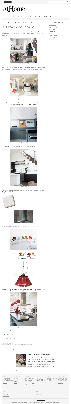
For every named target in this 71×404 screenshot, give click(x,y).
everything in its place (33, 104)
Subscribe (18, 370)
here (3, 71)
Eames (19, 289)
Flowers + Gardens (53, 35)
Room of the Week (10, 343)
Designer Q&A (52, 31)
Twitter (15, 383)
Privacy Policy (5, 394)
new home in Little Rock (37, 31)
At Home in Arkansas (14, 9)
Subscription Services (41, 400)
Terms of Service (6, 396)
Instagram (16, 381)
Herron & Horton (20, 344)
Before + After (52, 29)
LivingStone (12, 192)
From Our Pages (52, 39)
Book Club (53, 27)
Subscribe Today (7, 2)
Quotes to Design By (6, 334)
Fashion (50, 33)
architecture (9, 344)
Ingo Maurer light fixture (29, 289)
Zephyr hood (5, 192)
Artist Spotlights (52, 25)
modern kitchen (30, 344)
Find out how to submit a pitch (62, 382)
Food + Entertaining (53, 37)
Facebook (16, 379)
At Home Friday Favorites (7, 338)
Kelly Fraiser (41, 380)
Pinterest (16, 378)
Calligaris (14, 289)
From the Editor (14, 344)
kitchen (25, 344)
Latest (50, 42)
